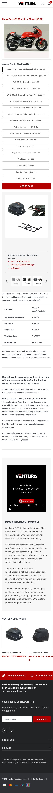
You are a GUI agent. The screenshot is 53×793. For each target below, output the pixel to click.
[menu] (4, 4)
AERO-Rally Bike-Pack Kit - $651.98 (25, 108)
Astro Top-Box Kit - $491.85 (26, 127)
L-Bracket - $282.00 (25, 146)
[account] (42, 3)
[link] (14, 636)
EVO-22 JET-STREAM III (41, 658)
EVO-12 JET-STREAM (14, 656)
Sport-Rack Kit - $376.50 (25, 140)
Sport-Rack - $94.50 (25, 165)
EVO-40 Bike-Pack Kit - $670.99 (26, 88)
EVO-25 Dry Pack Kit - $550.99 (25, 82)
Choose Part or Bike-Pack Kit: (16, 64)
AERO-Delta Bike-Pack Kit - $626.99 (26, 101)
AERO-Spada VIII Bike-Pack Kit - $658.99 (26, 114)
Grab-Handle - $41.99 (26, 178)
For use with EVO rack (11, 652)
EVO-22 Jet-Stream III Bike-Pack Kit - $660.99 (26, 76)
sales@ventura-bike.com (14, 691)
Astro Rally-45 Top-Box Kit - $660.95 (25, 120)
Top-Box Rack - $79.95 (26, 172)
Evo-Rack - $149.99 (25, 159)
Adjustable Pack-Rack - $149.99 (26, 153)
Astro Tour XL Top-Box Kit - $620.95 (25, 133)
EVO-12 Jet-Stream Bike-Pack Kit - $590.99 (26, 69)
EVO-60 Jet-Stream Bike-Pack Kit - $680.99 (26, 95)
